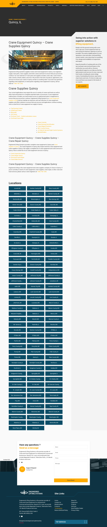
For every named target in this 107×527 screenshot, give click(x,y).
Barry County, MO (54, 188)
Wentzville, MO (54, 422)
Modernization (41, 5)
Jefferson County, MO (17, 281)
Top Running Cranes (17, 108)
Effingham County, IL (17, 248)
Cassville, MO (54, 204)
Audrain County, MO (35, 188)
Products (57, 506)
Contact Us (29, 470)
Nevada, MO (17, 330)
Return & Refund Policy (61, 510)
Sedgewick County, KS (17, 373)
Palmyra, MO (35, 341)
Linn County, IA (54, 297)
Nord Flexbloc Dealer (77, 508)
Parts (57, 5)
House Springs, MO (17, 270)
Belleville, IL (17, 194)
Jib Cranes (14, 114)
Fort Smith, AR (36, 259)
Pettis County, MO (54, 346)
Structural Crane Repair (17, 157)
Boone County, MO (35, 204)
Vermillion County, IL (17, 406)
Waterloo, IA (17, 422)
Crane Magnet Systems (44, 126)
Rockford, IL (17, 368)
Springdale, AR (36, 373)
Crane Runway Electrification (46, 124)
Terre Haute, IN (54, 395)
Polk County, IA (54, 352)
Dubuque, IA (35, 243)
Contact (93, 5)
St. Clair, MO (35, 384)
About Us (73, 500)
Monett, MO (35, 319)
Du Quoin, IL (17, 243)
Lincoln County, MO (35, 297)
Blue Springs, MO (54, 199)
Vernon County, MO (35, 406)
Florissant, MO (17, 259)
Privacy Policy (75, 510)
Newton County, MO (35, 330)
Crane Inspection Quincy (18, 153)
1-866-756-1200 (18, 83)
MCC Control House (43, 128)
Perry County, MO (17, 346)
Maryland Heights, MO (17, 313)
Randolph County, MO (36, 362)
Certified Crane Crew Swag (77, 5)
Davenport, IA (35, 237)
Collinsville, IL (36, 226)
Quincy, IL (35, 357)
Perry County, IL (53, 341)
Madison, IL (35, 308)
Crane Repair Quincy (17, 155)
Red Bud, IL (54, 362)
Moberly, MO (17, 319)
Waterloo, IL (35, 422)
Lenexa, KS (17, 297)
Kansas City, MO (35, 286)
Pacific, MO (17, 341)
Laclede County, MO (54, 286)
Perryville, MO (36, 346)
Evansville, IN (17, 253)
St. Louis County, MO (36, 390)
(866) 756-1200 (91, 1)
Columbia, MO (17, 232)
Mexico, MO (54, 313)
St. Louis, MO (54, 390)
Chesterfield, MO (17, 221)
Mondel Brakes (42, 132)
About (23, 5)
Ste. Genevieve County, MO (18, 395)
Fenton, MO (54, 253)
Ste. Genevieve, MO (35, 395)
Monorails (14, 112)
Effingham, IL (35, 248)
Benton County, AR (54, 194)
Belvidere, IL (35, 194)
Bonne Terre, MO (17, 204)
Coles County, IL (17, 226)
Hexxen (21, 523)
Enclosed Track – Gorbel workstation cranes (23, 116)
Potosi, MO (17, 357)
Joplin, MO (17, 286)
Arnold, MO (17, 188)
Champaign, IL (54, 215)
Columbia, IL (53, 226)
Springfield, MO (17, 379)
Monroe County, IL (54, 319)
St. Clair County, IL (17, 384)
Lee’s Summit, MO (35, 292)
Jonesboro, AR (54, 281)
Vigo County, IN (54, 406)
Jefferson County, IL (54, 275)
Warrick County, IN (54, 411)
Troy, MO (17, 401)
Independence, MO (54, 270)
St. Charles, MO (54, 379)
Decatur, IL (54, 237)
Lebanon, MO (17, 292)
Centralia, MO (35, 215)
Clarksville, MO (35, 221)
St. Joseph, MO (17, 390)
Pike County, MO (35, 352)
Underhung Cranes (16, 110)
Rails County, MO (54, 357)
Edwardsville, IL (54, 243)
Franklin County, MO (54, 259)
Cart (99, 5)
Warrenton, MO (35, 411)
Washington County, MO (36, 417)
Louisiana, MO (36, 302)
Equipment (31, 5)
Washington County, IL (17, 417)
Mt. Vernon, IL (17, 324)
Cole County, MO (54, 221)
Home (11, 19)
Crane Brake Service (17, 159)
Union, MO (36, 401)
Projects (50, 5)
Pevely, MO (17, 352)
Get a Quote (82, 86)
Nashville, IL (35, 324)
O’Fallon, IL (54, 330)
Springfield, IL (54, 373)
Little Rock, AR (17, 302)
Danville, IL (17, 237)
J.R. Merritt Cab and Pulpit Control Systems (50, 130)
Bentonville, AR (17, 199)
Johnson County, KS (35, 281)
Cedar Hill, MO (17, 210)
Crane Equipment (20, 19)
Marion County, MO (54, 308)
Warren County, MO (17, 411)
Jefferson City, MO (35, 275)
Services (64, 5)
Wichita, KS (35, 428)
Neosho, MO (54, 324)
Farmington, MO (35, 253)
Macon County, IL (54, 302)
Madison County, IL (17, 308)
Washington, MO (54, 417)
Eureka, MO (54, 248)
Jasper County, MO (17, 275)
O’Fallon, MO (17, 335)
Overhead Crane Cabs (17, 118)
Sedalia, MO (54, 368)
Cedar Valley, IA (54, 210)
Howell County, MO (35, 270)
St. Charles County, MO (35, 379)
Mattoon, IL (35, 313)
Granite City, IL (17, 264)
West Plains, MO (17, 428)
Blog (88, 5)
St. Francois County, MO (54, 384)
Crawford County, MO (36, 232)
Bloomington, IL (35, 199)
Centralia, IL (17, 215)
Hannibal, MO (54, 264)
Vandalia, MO (54, 401)
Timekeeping (58, 508)
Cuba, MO (54, 232)
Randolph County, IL (17, 362)
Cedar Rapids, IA (35, 210)
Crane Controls (42, 122)
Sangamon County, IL (36, 368)
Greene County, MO (35, 264)
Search (103, 5)
